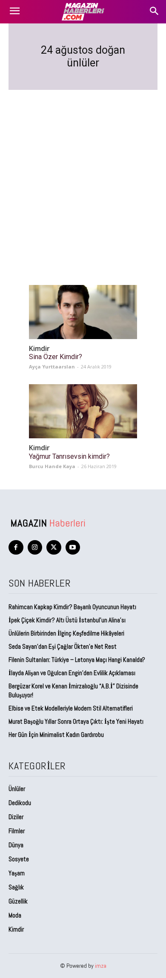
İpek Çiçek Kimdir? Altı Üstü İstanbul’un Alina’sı (67, 620)
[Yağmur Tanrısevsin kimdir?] (83, 411)
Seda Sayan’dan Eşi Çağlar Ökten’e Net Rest (63, 646)
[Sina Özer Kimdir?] (83, 312)
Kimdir (39, 349)
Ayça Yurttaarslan (52, 366)
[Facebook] (16, 547)
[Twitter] (53, 547)
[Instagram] (35, 547)
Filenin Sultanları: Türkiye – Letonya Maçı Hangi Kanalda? (77, 660)
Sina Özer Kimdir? (55, 357)
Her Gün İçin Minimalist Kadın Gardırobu (56, 735)
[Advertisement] (83, 177)
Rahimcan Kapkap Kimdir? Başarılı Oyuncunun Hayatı (72, 607)
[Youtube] (73, 547)
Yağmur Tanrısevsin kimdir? (69, 456)
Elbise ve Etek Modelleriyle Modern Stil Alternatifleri (71, 708)
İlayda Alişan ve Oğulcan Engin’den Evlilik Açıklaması (72, 673)
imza (100, 965)
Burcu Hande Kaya (52, 466)
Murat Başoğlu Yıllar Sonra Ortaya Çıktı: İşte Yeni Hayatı (76, 721)
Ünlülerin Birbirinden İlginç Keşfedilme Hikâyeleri (66, 633)
